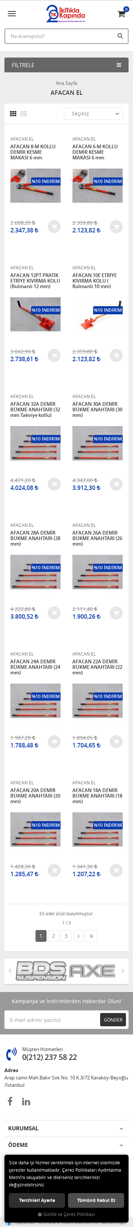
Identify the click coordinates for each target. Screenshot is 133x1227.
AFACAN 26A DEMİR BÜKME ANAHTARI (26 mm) (97, 538)
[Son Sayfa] (91, 936)
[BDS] (39, 971)
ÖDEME (18, 1145)
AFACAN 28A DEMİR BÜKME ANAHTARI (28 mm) (35, 538)
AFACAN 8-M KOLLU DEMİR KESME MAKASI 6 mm (33, 152)
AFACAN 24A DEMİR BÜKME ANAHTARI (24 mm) (35, 667)
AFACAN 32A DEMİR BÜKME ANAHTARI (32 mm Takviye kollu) (35, 409)
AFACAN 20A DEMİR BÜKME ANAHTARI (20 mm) (35, 796)
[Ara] (121, 35)
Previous (10, 970)
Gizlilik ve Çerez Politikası (69, 1214)
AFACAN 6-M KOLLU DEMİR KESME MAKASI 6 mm (95, 152)
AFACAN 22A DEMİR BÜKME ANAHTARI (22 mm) (97, 667)
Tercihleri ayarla (37, 1200)
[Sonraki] (78, 936)
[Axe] (90, 971)
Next (123, 970)
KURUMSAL (23, 1128)
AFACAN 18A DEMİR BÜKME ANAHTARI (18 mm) (97, 796)
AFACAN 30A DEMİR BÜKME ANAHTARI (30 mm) (97, 409)
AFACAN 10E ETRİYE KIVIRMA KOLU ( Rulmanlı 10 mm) (94, 281)
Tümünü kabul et (96, 1200)
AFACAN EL (22, 139)
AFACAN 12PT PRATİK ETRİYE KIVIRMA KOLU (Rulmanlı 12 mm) (35, 281)
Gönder (113, 1020)
